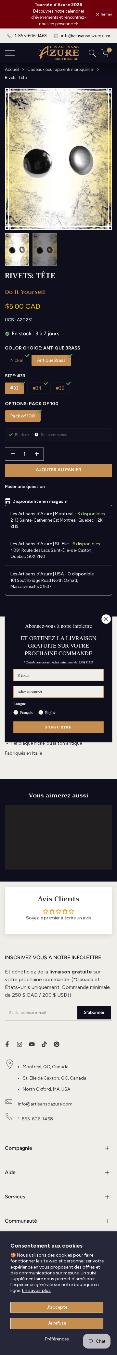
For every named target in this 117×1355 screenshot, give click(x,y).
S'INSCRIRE (58, 727)
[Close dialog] (106, 619)
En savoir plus (36, 1290)
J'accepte (57, 1307)
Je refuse (57, 1323)
